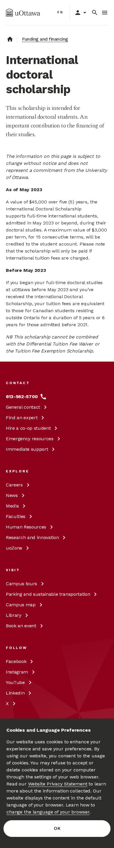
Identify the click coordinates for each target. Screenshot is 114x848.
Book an (21, 625)
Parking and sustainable (48, 594)
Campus (21, 583)
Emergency (29, 438)
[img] (23, 12)
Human (26, 527)
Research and (32, 537)
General (23, 407)
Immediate (27, 449)
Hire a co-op (28, 428)
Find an (21, 417)
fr (60, 12)
